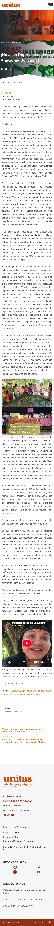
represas (17, 712)
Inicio (3, 42)
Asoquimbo (7, 93)
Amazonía (7, 712)
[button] (50, 4)
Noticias (11, 42)
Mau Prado (46, 922)
